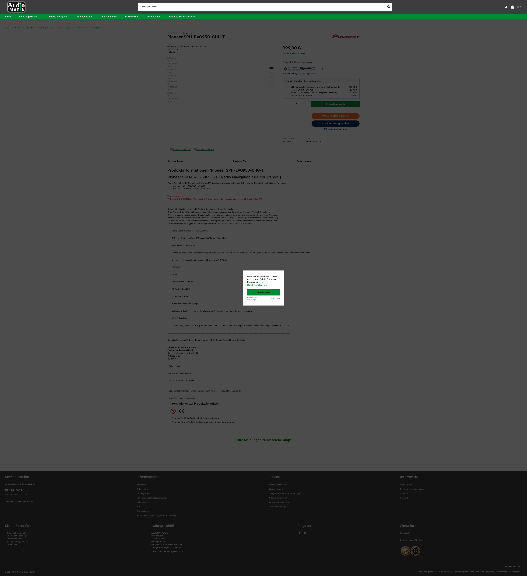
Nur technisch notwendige (252, 299)
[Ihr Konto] (506, 7)
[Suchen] (388, 6)
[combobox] (262, 6)
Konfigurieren (275, 298)
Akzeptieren (263, 292)
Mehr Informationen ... (257, 285)
